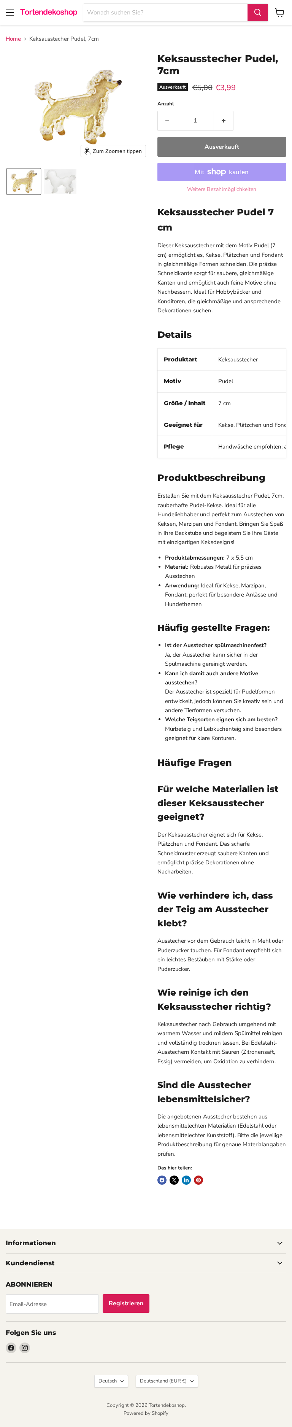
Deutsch (107, 1381)
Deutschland (163, 1381)
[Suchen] (258, 12)
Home (13, 39)
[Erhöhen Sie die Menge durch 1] (223, 120)
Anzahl (165, 104)
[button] (24, 181)
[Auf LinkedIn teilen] (186, 1180)
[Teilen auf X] (174, 1180)
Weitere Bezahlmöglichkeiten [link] (221, 189)
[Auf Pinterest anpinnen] (198, 1180)
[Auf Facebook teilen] (162, 1180)
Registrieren (126, 1303)
